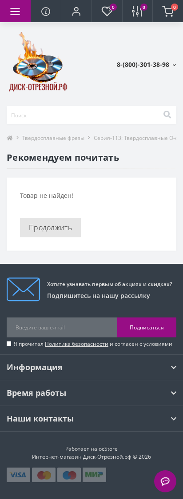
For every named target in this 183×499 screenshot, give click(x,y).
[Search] (167, 115)
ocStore (108, 449)
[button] (76, 11)
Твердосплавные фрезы (53, 138)
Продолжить (50, 227)
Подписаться (147, 327)
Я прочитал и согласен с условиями (93, 344)
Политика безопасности (76, 344)
